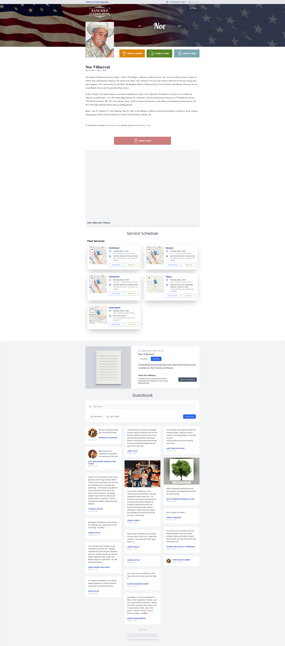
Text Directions (116, 265)
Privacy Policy (136, 636)
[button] (98, 253)
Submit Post (189, 416)
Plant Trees (131, 265)
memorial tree (112, 125)
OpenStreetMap (145, 640)
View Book (144, 359)
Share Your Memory (187, 379)
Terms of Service (148, 636)
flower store (146, 125)
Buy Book (156, 359)
